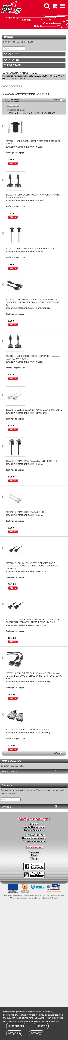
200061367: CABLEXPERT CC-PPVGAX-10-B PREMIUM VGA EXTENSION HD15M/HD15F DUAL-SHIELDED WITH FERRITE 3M (33, 302)
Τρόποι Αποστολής (34, 835)
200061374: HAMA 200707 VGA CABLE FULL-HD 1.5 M (30, 249)
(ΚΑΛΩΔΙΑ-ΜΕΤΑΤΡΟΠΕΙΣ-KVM (20, 147)
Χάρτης (34, 858)
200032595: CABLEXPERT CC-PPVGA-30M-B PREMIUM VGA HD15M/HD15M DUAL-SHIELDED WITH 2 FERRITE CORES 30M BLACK (34, 676)
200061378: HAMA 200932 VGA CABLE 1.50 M (26, 512)
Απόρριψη (14, 1033)
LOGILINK (40, 572)
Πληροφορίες (16, 1025)
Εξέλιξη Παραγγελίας (34, 827)
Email (34, 855)
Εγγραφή (6, 806)
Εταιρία (34, 824)
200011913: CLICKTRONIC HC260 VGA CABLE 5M (28, 730)
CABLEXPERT (42, 308)
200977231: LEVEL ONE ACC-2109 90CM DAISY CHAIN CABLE (34, 410)
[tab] (34, 54)
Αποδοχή (36, 1033)
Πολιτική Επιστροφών (34, 838)
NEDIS (39, 147)
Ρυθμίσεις (41, 1025)
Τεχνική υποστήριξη (34, 841)
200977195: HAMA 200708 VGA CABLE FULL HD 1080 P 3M (32, 461)
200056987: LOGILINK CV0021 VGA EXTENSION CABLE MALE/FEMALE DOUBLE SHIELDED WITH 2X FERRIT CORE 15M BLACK (32, 566)
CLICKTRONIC (42, 733)
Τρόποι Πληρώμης (34, 830)
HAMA (39, 252)
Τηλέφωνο (34, 852)
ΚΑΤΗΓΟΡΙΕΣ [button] (11, 59)
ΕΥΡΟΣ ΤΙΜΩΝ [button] (12, 65)
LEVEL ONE (41, 413)
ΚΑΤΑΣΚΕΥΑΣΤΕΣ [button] (14, 54)
